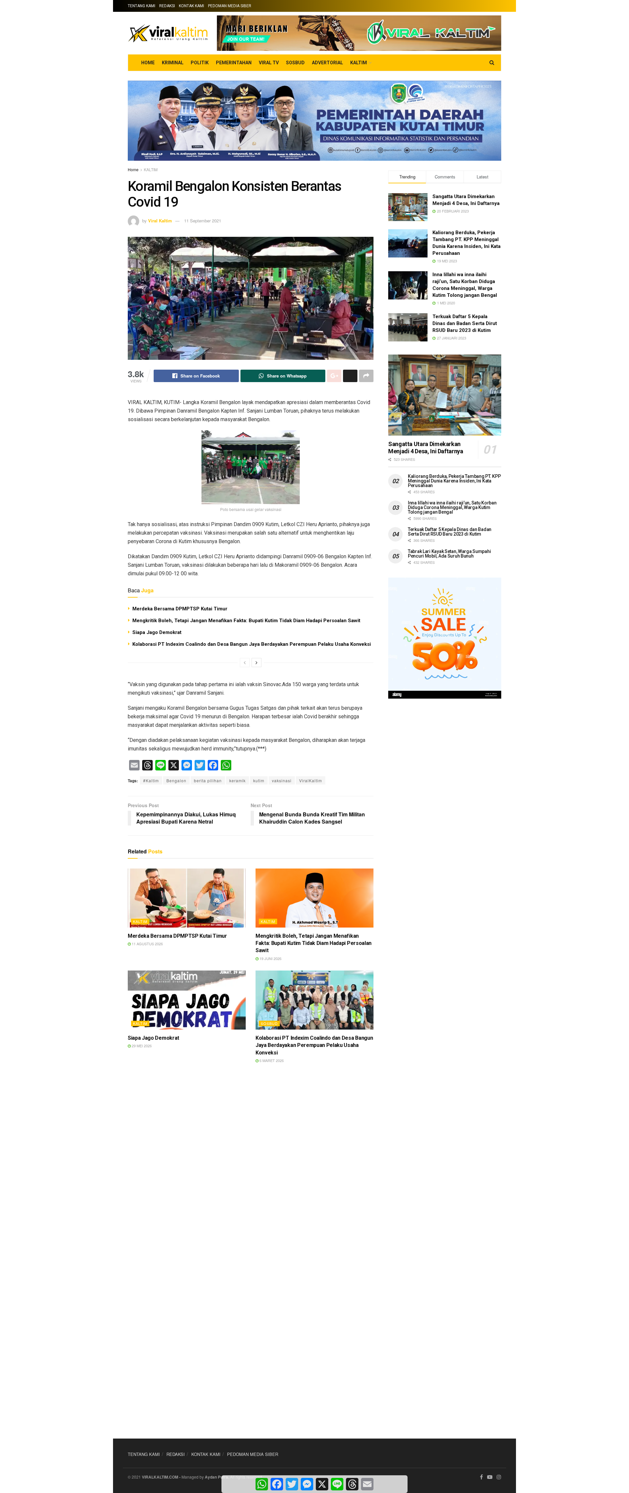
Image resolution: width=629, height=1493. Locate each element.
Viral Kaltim (160, 220)
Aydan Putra (216, 1477)
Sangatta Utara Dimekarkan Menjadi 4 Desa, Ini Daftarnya (425, 447)
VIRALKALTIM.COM (160, 1477)
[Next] (256, 662)
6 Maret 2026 (271, 1060)
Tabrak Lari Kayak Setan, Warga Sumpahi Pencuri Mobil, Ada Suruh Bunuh (449, 554)
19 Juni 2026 (269, 958)
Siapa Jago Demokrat (156, 632)
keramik (237, 780)
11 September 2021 (202, 220)
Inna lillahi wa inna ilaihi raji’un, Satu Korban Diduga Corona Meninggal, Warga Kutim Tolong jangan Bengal (452, 507)
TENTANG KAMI (141, 6)
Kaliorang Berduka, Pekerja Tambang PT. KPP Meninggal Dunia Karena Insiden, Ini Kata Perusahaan (454, 481)
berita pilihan (208, 780)
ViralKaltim (310, 780)
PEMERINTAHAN (234, 62)
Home (133, 169)
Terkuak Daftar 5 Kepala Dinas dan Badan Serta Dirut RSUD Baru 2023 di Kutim (464, 323)
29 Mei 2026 (141, 1045)
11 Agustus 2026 (147, 943)
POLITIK (200, 62)
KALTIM (358, 62)
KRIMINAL (172, 62)
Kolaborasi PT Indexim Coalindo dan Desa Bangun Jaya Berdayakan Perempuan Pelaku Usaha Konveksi (251, 644)
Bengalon (176, 780)
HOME (148, 62)
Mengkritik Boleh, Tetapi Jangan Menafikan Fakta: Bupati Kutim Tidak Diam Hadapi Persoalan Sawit (246, 621)
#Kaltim (151, 780)
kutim (258, 780)
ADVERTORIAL (327, 62)
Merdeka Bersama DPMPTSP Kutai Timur (179, 609)
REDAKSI (167, 6)
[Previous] (245, 662)
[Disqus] (250, 1166)
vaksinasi (282, 780)
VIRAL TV (269, 62)
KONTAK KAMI (191, 6)
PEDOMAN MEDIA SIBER (229, 6)
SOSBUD (295, 62)
